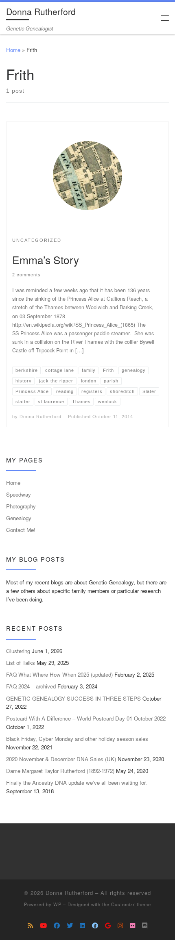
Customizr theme (131, 904)
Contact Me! (20, 530)
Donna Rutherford (40, 416)
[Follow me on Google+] (108, 925)
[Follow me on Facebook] (95, 925)
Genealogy (18, 518)
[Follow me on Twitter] (70, 925)
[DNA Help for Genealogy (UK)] (57, 925)
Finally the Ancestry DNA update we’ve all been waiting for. (76, 782)
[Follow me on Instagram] (120, 925)
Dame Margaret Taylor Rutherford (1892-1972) (60, 771)
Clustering (18, 651)
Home (13, 50)
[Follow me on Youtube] (43, 925)
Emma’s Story (45, 259)
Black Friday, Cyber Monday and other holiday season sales (77, 738)
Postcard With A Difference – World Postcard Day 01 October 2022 (86, 718)
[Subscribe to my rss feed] (30, 925)
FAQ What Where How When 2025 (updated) (59, 674)
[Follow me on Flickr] (132, 925)
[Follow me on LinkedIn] (82, 925)
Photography (21, 506)
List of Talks (20, 662)
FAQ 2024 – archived (31, 686)
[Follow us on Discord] (144, 925)
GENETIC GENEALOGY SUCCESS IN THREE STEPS (73, 698)
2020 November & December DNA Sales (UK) (61, 759)
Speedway (18, 494)
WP (57, 904)
